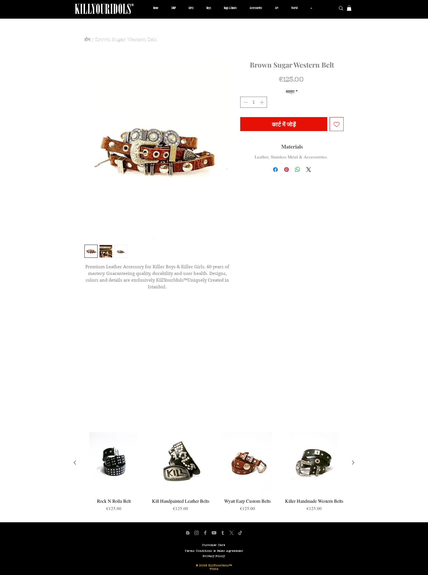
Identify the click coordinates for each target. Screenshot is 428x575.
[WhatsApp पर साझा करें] (297, 169)
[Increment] (262, 102)
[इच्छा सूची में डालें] (337, 124)
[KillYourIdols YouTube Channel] (214, 533)
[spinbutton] (254, 102)
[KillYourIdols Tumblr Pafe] (223, 533)
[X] (231, 533)
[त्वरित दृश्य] (113, 462)
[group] (214, 475)
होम (87, 39)
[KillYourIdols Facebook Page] (205, 533)
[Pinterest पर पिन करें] (286, 169)
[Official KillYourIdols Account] (196, 533)
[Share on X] (308, 169)
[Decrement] (245, 102)
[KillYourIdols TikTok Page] (240, 533)
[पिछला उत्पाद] (74, 462)
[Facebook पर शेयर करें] (275, 169)
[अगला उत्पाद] (353, 462)
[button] (191, 8)
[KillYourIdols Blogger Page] (188, 533)
